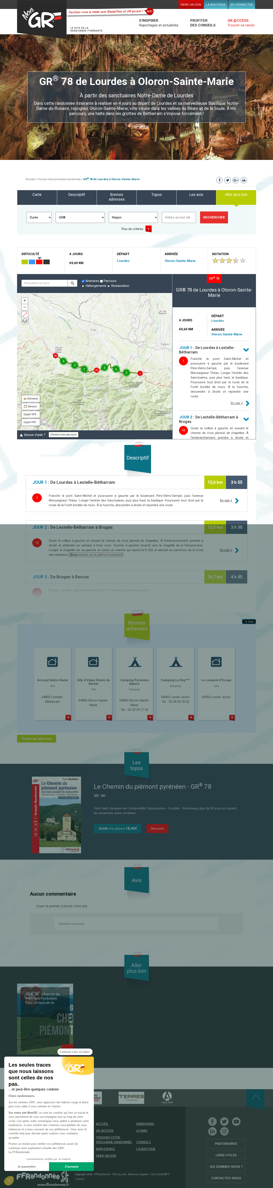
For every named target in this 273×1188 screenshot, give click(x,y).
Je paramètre (26, 1166)
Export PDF (30, 422)
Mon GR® (42, 19)
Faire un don (191, 4)
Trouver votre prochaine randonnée (59, 179)
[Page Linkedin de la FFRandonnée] (212, 1131)
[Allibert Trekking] (160, 1098)
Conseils (143, 1142)
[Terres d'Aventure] (124, 1098)
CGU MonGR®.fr (160, 1174)
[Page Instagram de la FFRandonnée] (224, 1131)
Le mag (141, 1131)
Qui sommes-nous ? (226, 1167)
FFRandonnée (102, 1174)
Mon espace (105, 1149)
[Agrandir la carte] (25, 314)
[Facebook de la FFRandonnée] (212, 1121)
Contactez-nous (226, 1178)
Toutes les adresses (36, 739)
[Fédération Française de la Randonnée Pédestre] (43, 1178)
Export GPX (30, 414)
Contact (80, 1179)
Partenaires (226, 1144)
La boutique (216, 4)
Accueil (30, 179)
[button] (72, 283)
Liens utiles (226, 1155)
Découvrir (157, 828)
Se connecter (242, 4)
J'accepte (71, 1166)
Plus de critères (132, 229)
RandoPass (145, 1124)
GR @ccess (105, 1131)
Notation (220, 254)
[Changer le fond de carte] (25, 320)
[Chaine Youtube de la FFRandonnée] (236, 1121)
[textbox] (44, 283)
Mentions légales (138, 1174)
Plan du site (119, 1174)
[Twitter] (224, 1121)
